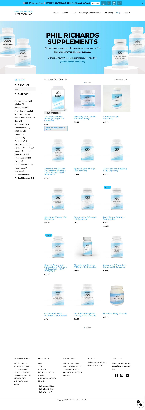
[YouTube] (122, 375)
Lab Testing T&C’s (20, 378)
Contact (127, 13)
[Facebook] (116, 375)
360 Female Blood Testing (72, 366)
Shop (118, 13)
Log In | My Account (20, 363)
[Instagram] (127, 375)
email (114, 369)
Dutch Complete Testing (71, 369)
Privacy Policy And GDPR (22, 375)
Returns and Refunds (21, 369)
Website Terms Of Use (21, 372)
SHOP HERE (95, 3)
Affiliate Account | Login (46, 386)
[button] (100, 12)
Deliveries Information (21, 366)
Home (55, 13)
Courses (64, 13)
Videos (73, 13)
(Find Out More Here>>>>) (72, 61)
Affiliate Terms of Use (45, 392)
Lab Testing (108, 13)
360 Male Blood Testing (71, 363)
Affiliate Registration (45, 389)
